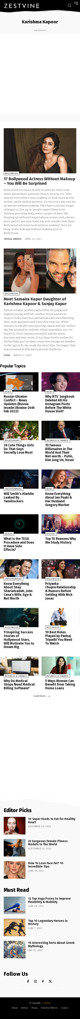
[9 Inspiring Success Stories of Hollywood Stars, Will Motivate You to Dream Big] (19, 617)
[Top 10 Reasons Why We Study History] (60, 524)
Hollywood (11, 627)
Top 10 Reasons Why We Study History (60, 540)
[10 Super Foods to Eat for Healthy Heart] (14, 825)
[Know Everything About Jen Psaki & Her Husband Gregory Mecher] (60, 479)
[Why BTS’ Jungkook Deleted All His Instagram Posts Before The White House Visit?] (60, 382)
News (8, 392)
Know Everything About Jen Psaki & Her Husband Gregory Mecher (58, 499)
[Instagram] (35, 981)
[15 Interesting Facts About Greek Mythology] (14, 949)
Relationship (12, 440)
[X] (50, 981)
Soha (7, 355)
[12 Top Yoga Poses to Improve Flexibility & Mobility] (14, 905)
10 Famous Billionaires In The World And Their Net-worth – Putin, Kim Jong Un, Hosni (59, 452)
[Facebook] (28, 981)
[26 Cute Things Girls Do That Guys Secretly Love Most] (19, 430)
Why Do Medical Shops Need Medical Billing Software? (19, 684)
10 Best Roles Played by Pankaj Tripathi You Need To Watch (58, 637)
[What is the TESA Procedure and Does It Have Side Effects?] (19, 524)
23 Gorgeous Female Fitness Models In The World (48, 842)
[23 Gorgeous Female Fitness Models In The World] (14, 848)
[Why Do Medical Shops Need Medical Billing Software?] (19, 666)
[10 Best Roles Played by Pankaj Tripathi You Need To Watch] (60, 617)
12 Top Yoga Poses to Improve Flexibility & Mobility (49, 900)
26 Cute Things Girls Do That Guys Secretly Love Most (19, 449)
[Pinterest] (43, 981)
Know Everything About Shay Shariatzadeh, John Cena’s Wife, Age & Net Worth (18, 591)
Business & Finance (58, 440)
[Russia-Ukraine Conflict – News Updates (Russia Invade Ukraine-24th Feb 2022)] (19, 382)
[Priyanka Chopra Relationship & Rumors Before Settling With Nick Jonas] (60, 569)
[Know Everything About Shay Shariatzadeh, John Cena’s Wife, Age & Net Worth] (19, 569)
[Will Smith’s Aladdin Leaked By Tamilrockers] (19, 479)
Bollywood (11, 173)
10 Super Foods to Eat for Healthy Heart (51, 820)
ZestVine (46, 1003)
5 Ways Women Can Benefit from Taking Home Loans (60, 684)
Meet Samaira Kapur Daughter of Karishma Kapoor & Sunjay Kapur (35, 301)
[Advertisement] (40, 74)
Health (9, 534)
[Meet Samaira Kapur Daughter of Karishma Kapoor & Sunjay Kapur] (40, 271)
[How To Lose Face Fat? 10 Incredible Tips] (14, 870)
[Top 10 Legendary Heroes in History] (14, 927)
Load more (39, 695)
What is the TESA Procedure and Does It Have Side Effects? (19, 544)
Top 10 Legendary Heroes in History (48, 922)
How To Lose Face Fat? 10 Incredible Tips (45, 864)
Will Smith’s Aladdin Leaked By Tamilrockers (19, 497)
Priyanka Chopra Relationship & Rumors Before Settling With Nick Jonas (60, 591)
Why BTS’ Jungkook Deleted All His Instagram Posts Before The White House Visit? (59, 403)
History (51, 534)
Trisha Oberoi (13, 239)
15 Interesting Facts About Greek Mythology (51, 944)
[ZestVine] (21, 6)
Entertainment (13, 489)
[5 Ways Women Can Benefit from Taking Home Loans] (60, 666)
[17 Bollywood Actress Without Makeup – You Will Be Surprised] (40, 150)
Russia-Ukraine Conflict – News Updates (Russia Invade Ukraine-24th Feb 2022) (19, 403)
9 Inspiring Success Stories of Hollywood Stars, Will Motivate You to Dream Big (19, 639)
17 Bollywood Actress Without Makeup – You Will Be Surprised (39, 181)
